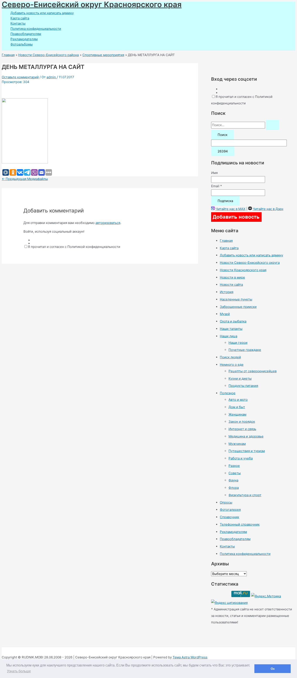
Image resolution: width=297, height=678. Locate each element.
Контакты (17, 23)
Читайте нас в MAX (230, 209)
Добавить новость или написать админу (42, 13)
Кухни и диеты (240, 378)
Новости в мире (232, 277)
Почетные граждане (245, 350)
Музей (225, 314)
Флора (234, 488)
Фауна (233, 480)
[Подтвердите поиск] (272, 125)
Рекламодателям (24, 39)
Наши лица (228, 336)
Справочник (229, 517)
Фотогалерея (230, 510)
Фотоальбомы (21, 44)
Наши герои (238, 343)
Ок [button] (273, 668)
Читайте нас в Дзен (268, 209)
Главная (226, 241)
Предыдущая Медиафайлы (25, 179)
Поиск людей (230, 357)
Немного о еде (232, 364)
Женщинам (237, 414)
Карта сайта (19, 18)
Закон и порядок (242, 421)
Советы (235, 473)
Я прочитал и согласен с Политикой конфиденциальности (74, 247)
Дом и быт (237, 407)
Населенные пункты (236, 299)
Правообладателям (25, 34)
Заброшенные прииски (238, 307)
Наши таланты (231, 329)
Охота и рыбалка (233, 321)
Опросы (226, 502)
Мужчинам (237, 444)
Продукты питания (243, 386)
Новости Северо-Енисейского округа (250, 263)
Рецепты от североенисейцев (253, 371)
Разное (234, 466)
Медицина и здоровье (246, 436)
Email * (216, 186)
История (226, 292)
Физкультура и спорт (245, 495)
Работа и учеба (241, 458)
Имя (214, 173)
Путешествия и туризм (247, 451)
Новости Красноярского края (243, 270)
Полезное (227, 393)
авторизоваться (107, 223)
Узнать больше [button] (19, 671)
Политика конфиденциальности (35, 29)
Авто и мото (238, 399)
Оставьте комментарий (20, 77)
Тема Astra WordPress (190, 657)
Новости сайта (231, 284)
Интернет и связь (242, 429)
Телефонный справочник (240, 524)
